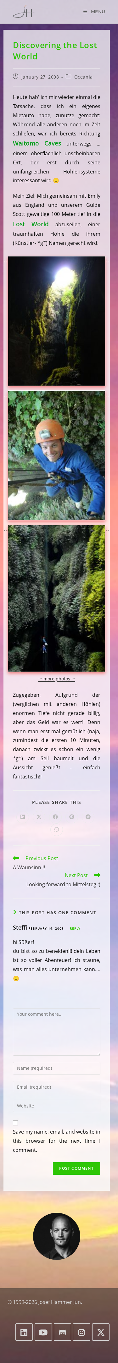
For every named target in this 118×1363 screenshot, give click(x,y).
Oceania (83, 77)
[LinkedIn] (24, 1332)
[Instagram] (81, 1332)
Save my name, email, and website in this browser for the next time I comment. (56, 1140)
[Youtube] (43, 1332)
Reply (75, 928)
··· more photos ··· (56, 679)
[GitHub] (62, 1332)
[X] (101, 1332)
